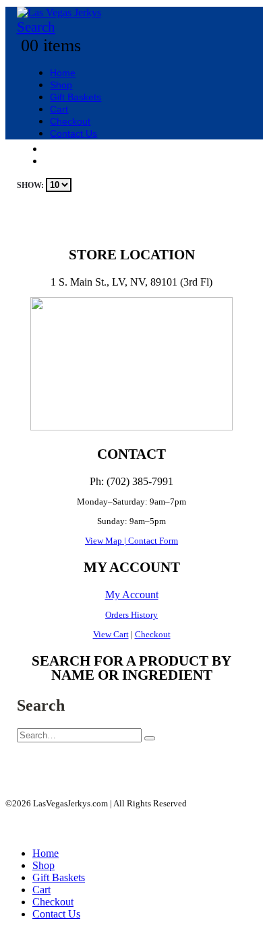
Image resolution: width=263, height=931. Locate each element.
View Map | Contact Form (131, 541)
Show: (31, 185)
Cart (59, 109)
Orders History (131, 615)
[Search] (149, 738)
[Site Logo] (59, 12)
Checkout (70, 121)
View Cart (111, 634)
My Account (131, 594)
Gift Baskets (75, 97)
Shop (61, 84)
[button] (36, 27)
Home (63, 72)
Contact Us (73, 133)
